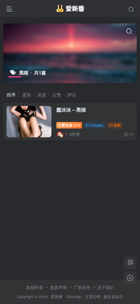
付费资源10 (69, 125)
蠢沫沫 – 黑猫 (71, 109)
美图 (117, 125)
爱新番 (57, 296)
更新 (26, 94)
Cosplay (97, 125)
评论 (71, 94)
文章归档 (93, 296)
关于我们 (105, 287)
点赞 (56, 94)
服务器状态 (113, 296)
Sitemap (73, 296)
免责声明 (58, 287)
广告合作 (82, 287)
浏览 (41, 94)
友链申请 (34, 287)
